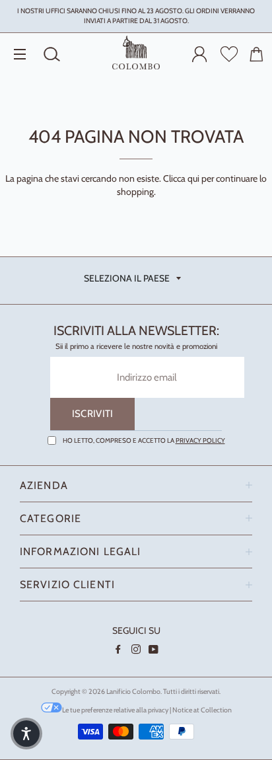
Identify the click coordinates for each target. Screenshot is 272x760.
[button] (26, 733)
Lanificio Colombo (133, 691)
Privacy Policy (200, 440)
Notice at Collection (202, 710)
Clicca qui (181, 178)
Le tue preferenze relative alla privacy (115, 710)
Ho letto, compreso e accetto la (144, 440)
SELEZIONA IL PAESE (127, 278)
